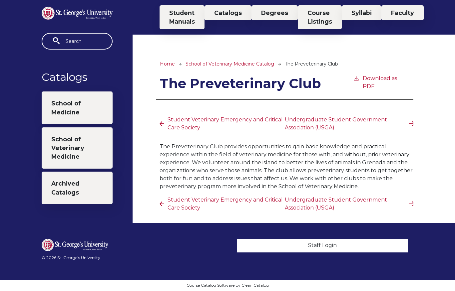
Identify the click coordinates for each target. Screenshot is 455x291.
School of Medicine (66, 107)
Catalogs (228, 12)
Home (167, 64)
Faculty (402, 12)
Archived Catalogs (65, 188)
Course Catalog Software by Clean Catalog (228, 285)
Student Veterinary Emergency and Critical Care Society (225, 123)
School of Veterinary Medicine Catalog (230, 64)
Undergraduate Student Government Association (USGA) (336, 123)
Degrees (274, 12)
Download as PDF (380, 82)
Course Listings (319, 17)
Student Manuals (182, 17)
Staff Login (322, 245)
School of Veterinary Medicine (67, 148)
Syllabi (361, 12)
